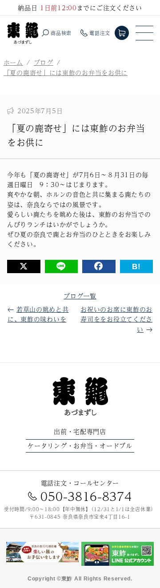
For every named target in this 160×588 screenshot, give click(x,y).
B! (136, 266)
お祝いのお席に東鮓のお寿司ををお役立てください (116, 319)
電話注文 (99, 33)
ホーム (13, 62)
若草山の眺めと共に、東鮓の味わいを (38, 314)
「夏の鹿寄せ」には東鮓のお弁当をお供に (66, 72)
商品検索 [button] (61, 33)
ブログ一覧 (80, 296)
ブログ (43, 62)
